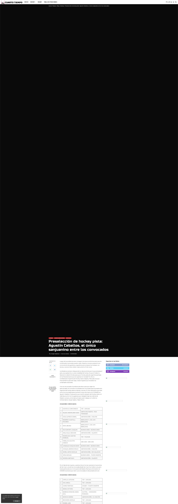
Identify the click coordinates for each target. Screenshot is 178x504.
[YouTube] (171, 2)
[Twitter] (168, 2)
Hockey (51, 338)
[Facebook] (166, 2)
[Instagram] (169, 2)
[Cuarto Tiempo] (11, 2)
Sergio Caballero (55, 353)
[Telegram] (54, 369)
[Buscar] (176, 2)
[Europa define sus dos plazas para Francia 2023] (52, 382)
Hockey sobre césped (59, 338)
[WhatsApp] (50, 369)
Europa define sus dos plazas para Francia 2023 (52, 389)
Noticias (68, 338)
